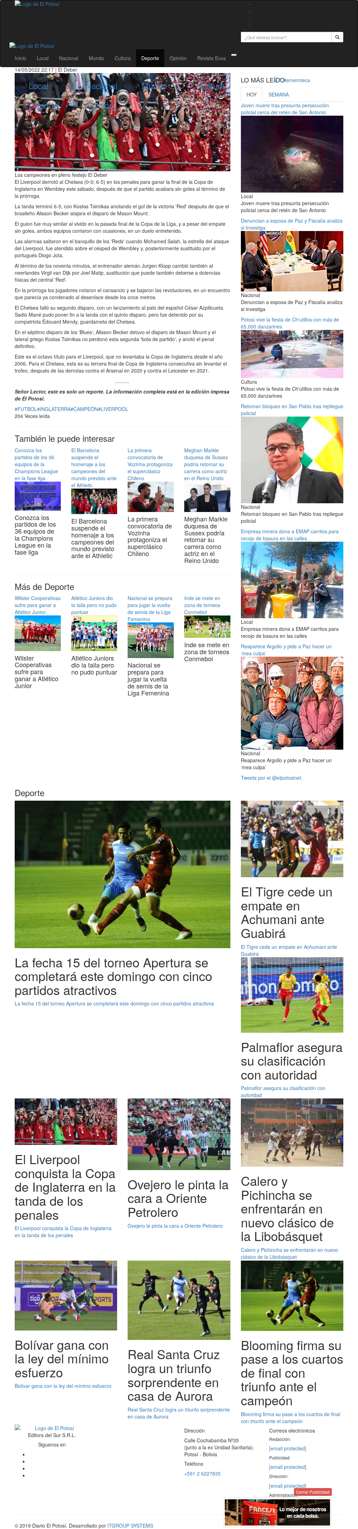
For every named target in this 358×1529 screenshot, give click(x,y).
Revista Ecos (211, 58)
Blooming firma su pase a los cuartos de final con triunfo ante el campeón (290, 1418)
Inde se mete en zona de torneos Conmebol (202, 604)
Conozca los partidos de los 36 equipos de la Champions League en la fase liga (36, 464)
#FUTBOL (26, 408)
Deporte (150, 58)
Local (43, 58)
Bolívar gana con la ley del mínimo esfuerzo (63, 1385)
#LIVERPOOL (113, 408)
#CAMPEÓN (84, 408)
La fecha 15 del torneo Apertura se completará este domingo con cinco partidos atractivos (114, 1003)
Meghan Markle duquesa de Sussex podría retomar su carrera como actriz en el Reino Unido (206, 464)
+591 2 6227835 (202, 1473)
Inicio (20, 58)
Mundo (96, 58)
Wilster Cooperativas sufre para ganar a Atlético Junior (37, 604)
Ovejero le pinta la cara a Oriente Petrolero (175, 1225)
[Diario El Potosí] (122, 3)
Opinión (178, 58)
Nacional (68, 58)
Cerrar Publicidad (313, 1492)
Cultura (123, 58)
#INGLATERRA (54, 408)
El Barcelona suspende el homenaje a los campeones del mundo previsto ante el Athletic (94, 468)
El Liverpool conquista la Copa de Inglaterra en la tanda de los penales (63, 1232)
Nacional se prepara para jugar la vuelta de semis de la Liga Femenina (150, 608)
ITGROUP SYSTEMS (130, 1525)
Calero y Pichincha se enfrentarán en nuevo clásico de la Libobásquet (289, 1253)
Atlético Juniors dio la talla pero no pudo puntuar (94, 604)
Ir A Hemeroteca (292, 80)
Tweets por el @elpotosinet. (271, 777)
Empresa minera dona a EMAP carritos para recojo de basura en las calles (290, 535)
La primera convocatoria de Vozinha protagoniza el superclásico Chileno (150, 464)
